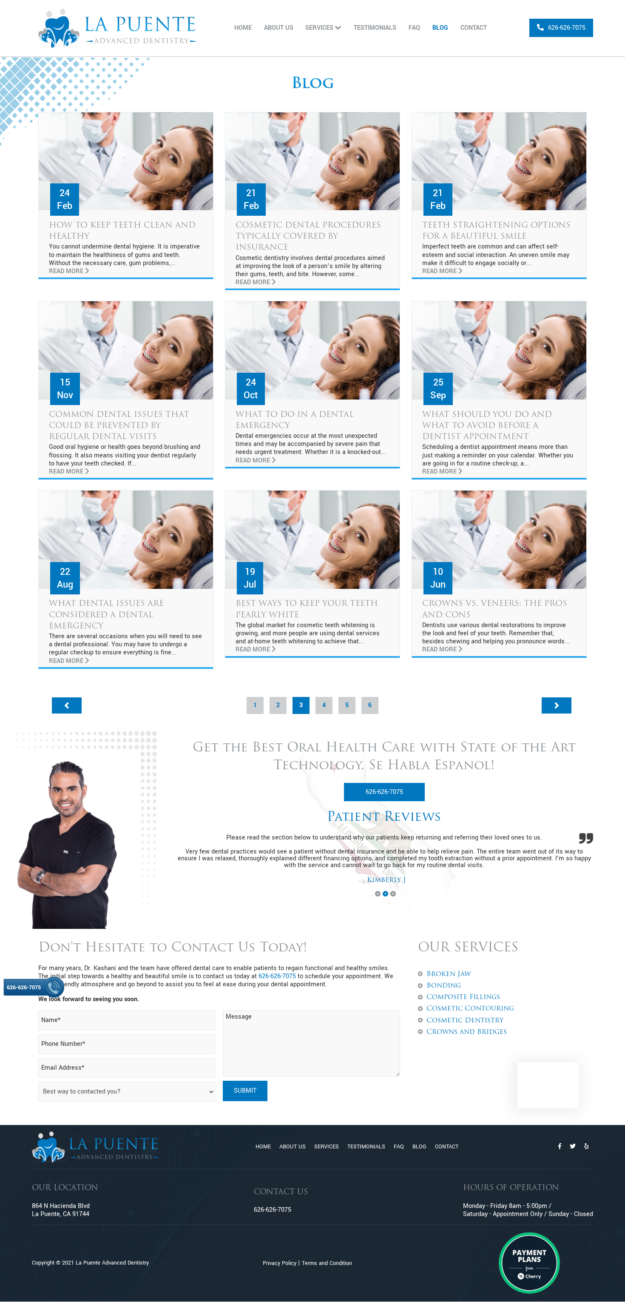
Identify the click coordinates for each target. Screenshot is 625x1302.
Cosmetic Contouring (470, 1008)
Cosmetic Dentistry (464, 1020)
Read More (67, 271)
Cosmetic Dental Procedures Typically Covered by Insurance (308, 237)
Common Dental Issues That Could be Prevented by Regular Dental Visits (119, 426)
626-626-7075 (384, 792)
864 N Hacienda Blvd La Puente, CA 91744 (61, 1210)
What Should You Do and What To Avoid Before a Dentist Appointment (487, 426)
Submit (245, 1090)
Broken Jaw (448, 974)
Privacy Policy (279, 1263)
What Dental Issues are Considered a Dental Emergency (106, 615)
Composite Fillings (463, 997)
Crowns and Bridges (466, 1032)
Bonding (443, 985)
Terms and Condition (327, 1263)
